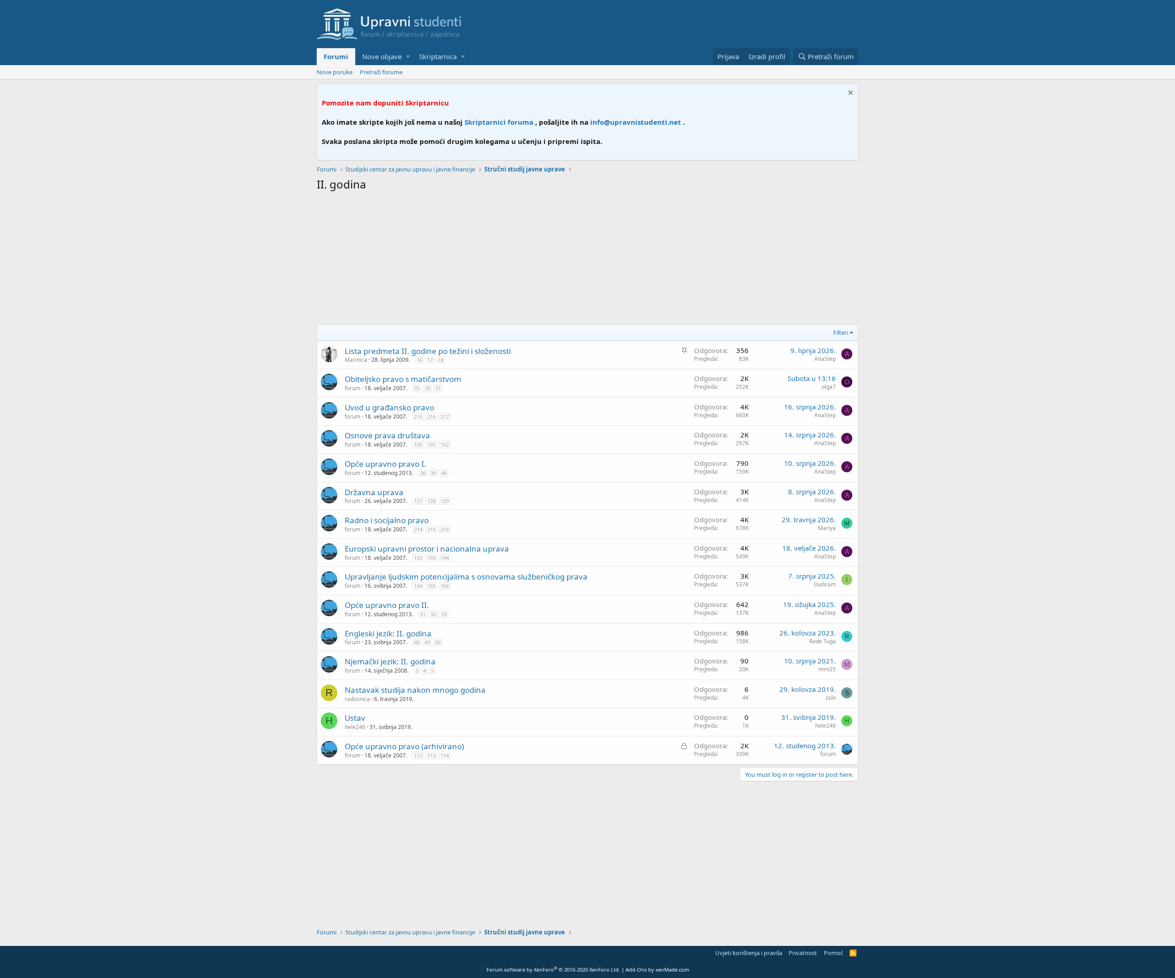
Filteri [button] (840, 332)
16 (419, 359)
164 (418, 585)
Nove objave (382, 56)
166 (445, 585)
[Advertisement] (587, 260)
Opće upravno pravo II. (387, 605)
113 (431, 755)
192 (418, 557)
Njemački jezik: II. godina (390, 661)
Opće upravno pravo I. (385, 464)
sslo (831, 698)
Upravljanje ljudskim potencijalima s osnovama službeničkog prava (466, 576)
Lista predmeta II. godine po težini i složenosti (428, 351)
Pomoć (833, 953)
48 (417, 642)
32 (433, 614)
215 (418, 416)
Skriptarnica (438, 56)
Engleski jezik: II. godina (388, 633)
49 (427, 642)
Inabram (825, 584)
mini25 (827, 669)
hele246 (355, 727)
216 (431, 416)
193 (431, 557)
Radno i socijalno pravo (387, 520)
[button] (407, 56)
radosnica (357, 699)
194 (445, 557)
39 (433, 473)
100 (418, 444)
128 (431, 500)
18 (440, 359)
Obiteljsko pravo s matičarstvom (403, 379)
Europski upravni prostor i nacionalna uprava (427, 548)
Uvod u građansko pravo (389, 407)
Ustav (355, 718)
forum (352, 388)
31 (422, 614)
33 (444, 614)
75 (417, 388)
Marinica (356, 360)
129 (445, 500)
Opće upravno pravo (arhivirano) (404, 746)
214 (418, 529)
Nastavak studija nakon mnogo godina (415, 690)
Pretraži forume (381, 72)
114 (445, 755)
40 (444, 473)
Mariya (827, 528)
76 (427, 388)
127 (418, 500)
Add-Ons (636, 969)
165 (431, 585)
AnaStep (825, 359)
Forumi (336, 56)
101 (431, 444)
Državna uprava (374, 492)
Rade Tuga (822, 641)
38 (422, 473)
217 (445, 416)
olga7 (829, 387)
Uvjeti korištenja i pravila (748, 953)
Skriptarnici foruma (498, 122)
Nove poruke (334, 72)
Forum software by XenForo (553, 969)
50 (438, 642)
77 (438, 388)
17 (430, 359)
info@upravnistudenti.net (635, 122)
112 (418, 755)
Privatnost (803, 953)
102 (445, 444)
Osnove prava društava (387, 435)
